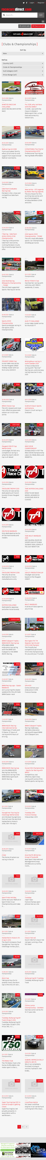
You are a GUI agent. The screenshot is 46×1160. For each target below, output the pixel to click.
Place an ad (39, 26)
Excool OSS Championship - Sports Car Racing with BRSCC (34, 770)
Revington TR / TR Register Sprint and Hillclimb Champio (32, 643)
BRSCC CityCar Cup (8, 406)
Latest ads (25, 26)
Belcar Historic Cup (32, 281)
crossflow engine (31, 1102)
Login (32, 3)
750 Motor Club (7, 1061)
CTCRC (4, 855)
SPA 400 (28, 686)
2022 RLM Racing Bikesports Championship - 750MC (11, 283)
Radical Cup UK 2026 (9, 149)
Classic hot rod (30, 938)
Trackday (28, 898)
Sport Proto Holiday (9, 898)
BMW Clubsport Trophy (33, 726)
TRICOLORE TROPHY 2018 (10, 573)
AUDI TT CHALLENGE (32, 321)
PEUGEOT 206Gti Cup (9, 361)
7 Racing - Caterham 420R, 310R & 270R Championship (9, 236)
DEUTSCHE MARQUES (9, 531)
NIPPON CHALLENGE (9, 605)
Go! (40, 15)
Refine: (4, 60)
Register (41, 3)
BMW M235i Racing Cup (10, 768)
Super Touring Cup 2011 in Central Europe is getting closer (11, 1104)
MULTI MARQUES (31, 604)
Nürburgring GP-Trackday (34, 978)
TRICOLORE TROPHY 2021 (10, 489)
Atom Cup (5, 978)
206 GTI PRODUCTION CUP (34, 573)
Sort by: (23, 50)
